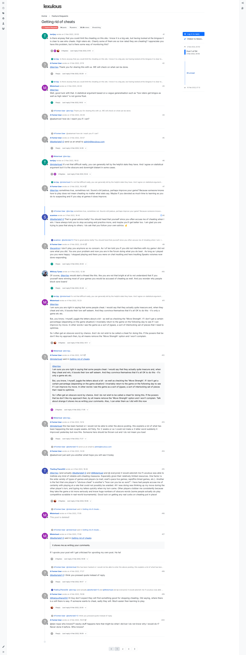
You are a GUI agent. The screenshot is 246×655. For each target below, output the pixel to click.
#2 (163, 63)
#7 (164, 186)
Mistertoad (54, 86)
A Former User (56, 63)
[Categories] (3, 3)
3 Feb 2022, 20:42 (77, 244)
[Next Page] (134, 649)
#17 (163, 534)
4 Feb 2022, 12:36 (77, 272)
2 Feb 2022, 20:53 (71, 34)
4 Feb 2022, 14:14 (77, 422)
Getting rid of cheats (79, 359)
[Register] (242, 8)
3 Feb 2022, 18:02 (71, 160)
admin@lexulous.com (94, 141)
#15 (163, 469)
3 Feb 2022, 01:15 (77, 63)
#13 (163, 422)
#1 (164, 34)
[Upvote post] (152, 51)
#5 (163, 138)
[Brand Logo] (53, 6)
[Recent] (3, 8)
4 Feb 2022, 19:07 (77, 620)
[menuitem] (242, 3)
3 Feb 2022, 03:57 (77, 138)
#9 (163, 244)
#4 (163, 115)
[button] (3, 647)
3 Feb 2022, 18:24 (77, 186)
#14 (163, 451)
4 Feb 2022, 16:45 (80, 469)
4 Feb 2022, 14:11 (77, 355)
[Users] (3, 24)
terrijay (53, 34)
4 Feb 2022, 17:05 (74, 513)
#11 (163, 300)
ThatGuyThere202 (57, 469)
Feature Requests (51, 27)
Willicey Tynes (56, 272)
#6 (163, 160)
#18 (163, 571)
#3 (163, 86)
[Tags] (3, 13)
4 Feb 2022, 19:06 (77, 594)
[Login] (242, 3)
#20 (163, 620)
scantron (53, 215)
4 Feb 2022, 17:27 (77, 571)
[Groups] (3, 29)
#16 (163, 513)
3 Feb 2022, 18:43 (72, 215)
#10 (163, 272)
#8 (163, 215)
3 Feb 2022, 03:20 (74, 86)
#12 (163, 355)
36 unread (191, 73)
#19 (163, 594)
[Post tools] (162, 51)
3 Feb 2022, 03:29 (77, 115)
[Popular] (3, 18)
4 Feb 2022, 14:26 (77, 451)
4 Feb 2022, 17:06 (74, 534)
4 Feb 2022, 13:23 (74, 300)
